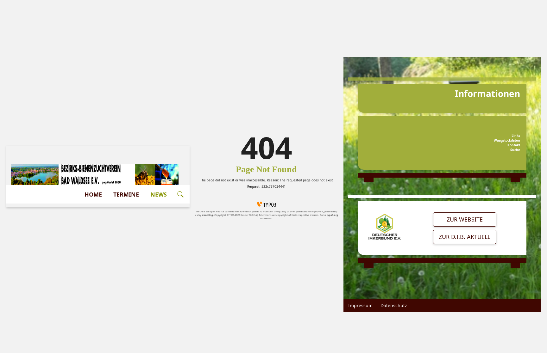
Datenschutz (393, 305)
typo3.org (332, 214)
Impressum (360, 305)
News (158, 194)
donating (207, 214)
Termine (126, 194)
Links (516, 135)
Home (93, 194)
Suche (515, 150)
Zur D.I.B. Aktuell (464, 236)
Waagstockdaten (507, 140)
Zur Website (465, 219)
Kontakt (513, 145)
